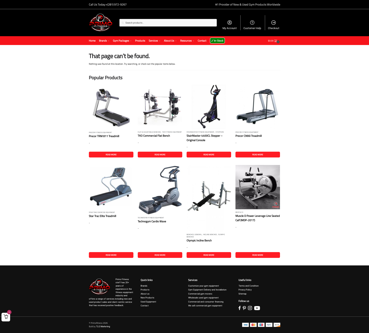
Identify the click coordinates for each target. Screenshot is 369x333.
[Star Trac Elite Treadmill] (111, 187)
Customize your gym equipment (203, 286)
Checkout (273, 28)
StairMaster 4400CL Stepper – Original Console (205, 137)
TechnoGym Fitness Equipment (151, 218)
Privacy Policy (245, 289)
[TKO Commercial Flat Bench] (160, 107)
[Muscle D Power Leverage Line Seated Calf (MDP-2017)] (257, 187)
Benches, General (194, 234)
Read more (111, 154)
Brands (144, 286)
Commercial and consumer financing (205, 301)
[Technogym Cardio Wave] (160, 190)
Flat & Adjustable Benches (149, 132)
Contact (145, 305)
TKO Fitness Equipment (172, 132)
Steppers (220, 132)
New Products (147, 297)
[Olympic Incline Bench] (209, 198)
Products (145, 289)
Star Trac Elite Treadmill (102, 216)
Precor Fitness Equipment (100, 132)
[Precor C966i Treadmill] (257, 107)
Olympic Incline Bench (199, 240)
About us (145, 293)
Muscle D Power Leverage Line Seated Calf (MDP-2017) (257, 218)
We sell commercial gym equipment (205, 305)
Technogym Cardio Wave (152, 221)
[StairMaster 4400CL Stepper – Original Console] (209, 107)
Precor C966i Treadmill (248, 136)
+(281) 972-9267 (116, 4)
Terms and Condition (249, 286)
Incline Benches (210, 234)
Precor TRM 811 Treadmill (104, 136)
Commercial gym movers (200, 293)
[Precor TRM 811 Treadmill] (111, 107)
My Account (230, 28)
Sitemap (242, 293)
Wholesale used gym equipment (203, 297)
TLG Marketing (103, 326)
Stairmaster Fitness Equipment (200, 132)
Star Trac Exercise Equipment (102, 212)
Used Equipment (148, 301)
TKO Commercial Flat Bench (154, 135)
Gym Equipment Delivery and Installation (207, 289)
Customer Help (252, 28)
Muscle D (239, 212)
